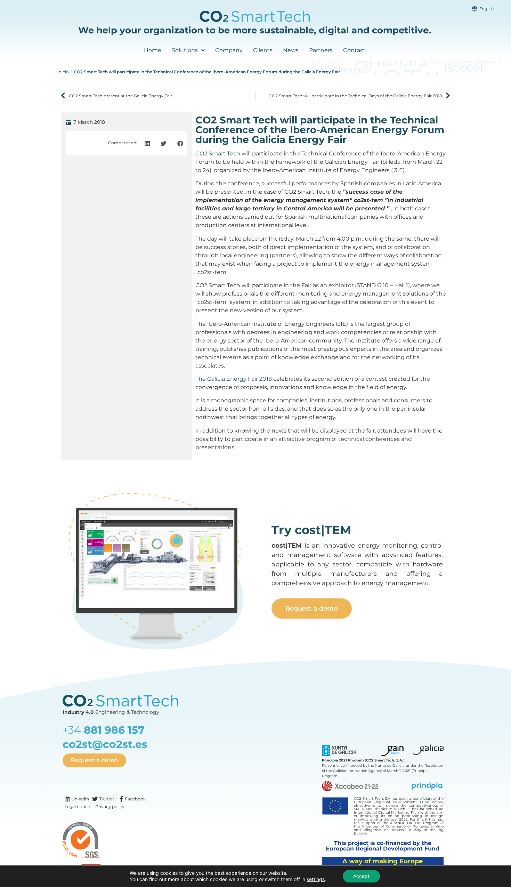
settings (316, 879)
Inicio (63, 71)
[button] (147, 143)
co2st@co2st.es (105, 744)
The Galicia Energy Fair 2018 (233, 379)
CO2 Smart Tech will (223, 153)
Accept (361, 876)
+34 (104, 730)
